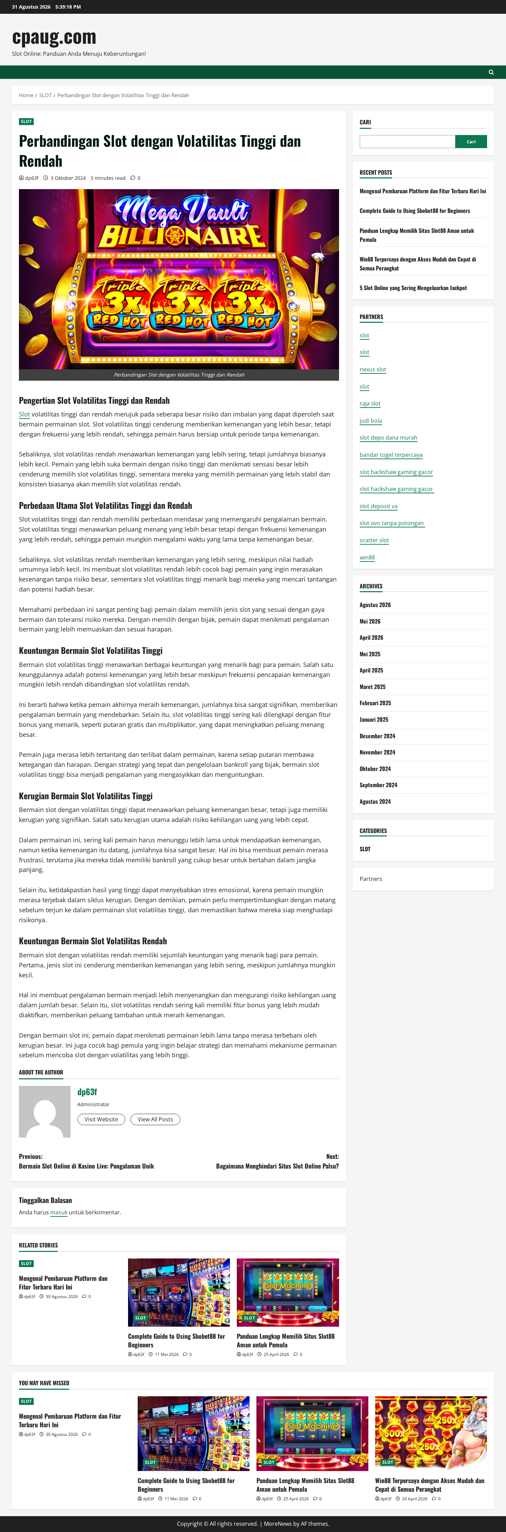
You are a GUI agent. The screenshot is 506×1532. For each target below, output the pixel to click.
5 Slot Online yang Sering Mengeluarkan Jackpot (413, 288)
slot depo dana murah (389, 437)
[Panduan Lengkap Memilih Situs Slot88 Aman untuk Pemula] (288, 1292)
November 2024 (377, 752)
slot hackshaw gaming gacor (396, 471)
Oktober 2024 (375, 768)
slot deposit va (379, 506)
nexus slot (373, 369)
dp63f (32, 178)
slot (364, 335)
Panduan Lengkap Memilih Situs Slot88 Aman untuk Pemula (286, 1340)
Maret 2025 (373, 686)
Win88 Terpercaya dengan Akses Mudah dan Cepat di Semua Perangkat (429, 1484)
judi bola (371, 420)
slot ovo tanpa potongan (392, 523)
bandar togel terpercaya (391, 455)
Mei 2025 (370, 654)
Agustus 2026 (375, 604)
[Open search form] (491, 72)
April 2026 (371, 637)
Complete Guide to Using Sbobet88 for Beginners (176, 1340)
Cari (365, 122)
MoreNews (278, 1524)
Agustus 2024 (375, 801)
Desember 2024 (377, 736)
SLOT (26, 121)
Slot (24, 414)
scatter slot (374, 540)
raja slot (370, 403)
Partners (371, 879)
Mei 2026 (370, 621)
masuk (58, 1212)
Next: (277, 1161)
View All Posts (155, 1119)
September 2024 (378, 785)
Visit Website (101, 1119)
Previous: (86, 1161)
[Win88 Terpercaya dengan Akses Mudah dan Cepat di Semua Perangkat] (431, 1433)
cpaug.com (54, 35)
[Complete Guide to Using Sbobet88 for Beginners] (179, 1292)
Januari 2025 (374, 719)
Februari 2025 (375, 703)
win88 (367, 557)
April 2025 (371, 670)
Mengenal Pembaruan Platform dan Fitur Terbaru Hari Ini (63, 1282)
